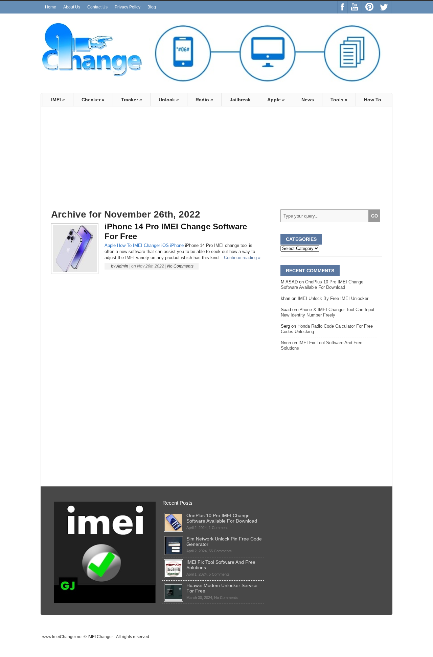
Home (50, 7)
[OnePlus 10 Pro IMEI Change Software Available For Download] (173, 515)
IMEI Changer (146, 245)
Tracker (131, 99)
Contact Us (97, 7)
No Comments (180, 266)
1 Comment (218, 528)
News (307, 99)
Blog (151, 7)
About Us (71, 7)
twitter (384, 7)
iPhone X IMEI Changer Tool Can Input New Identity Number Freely (327, 312)
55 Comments (220, 551)
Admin (122, 266)
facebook (342, 7)
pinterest (369, 7)
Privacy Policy (127, 7)
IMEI (58, 99)
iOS (165, 245)
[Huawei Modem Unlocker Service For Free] (173, 585)
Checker (93, 99)
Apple (276, 99)
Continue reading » (242, 257)
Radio (204, 99)
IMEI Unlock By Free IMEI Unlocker (333, 298)
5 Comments (219, 574)
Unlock (169, 99)
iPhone (177, 245)
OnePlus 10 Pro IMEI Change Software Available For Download (322, 284)
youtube (355, 7)
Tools (339, 99)
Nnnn (286, 342)
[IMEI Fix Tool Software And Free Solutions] (173, 562)
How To (372, 99)
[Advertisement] (108, 160)
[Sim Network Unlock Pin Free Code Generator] (173, 538)
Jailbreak (240, 99)
